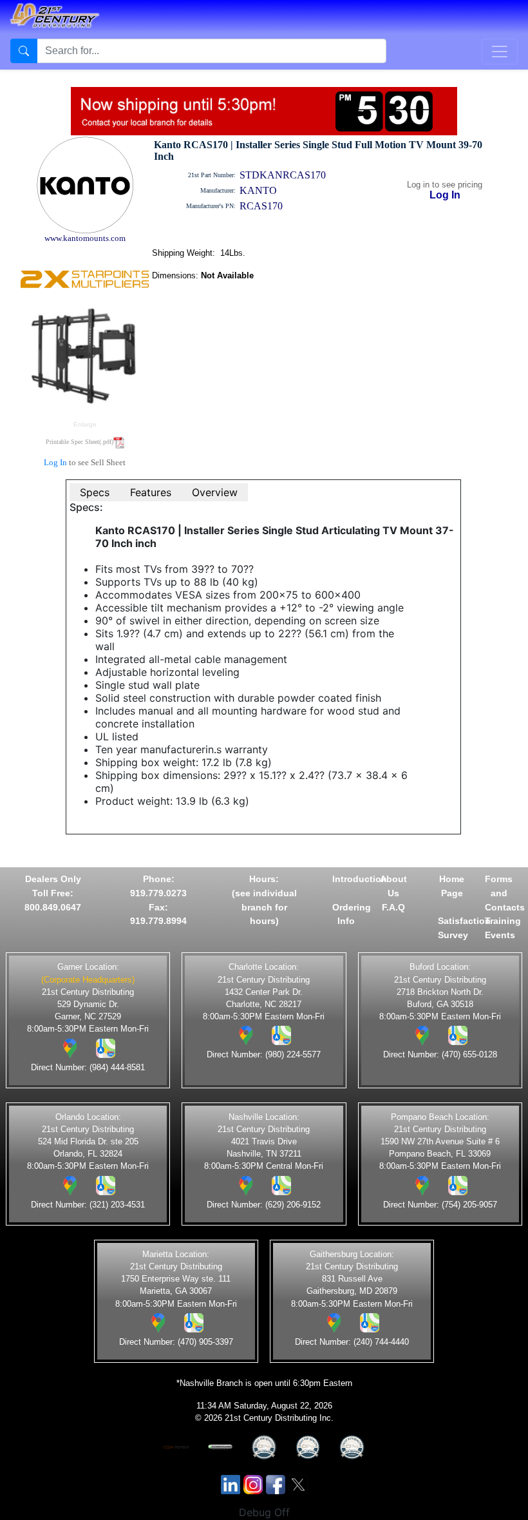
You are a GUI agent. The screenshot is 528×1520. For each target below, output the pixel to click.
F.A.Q (393, 907)
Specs (94, 492)
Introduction (359, 879)
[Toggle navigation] (500, 51)
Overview (215, 492)
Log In (55, 462)
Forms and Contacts (505, 893)
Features (150, 492)
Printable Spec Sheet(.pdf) (79, 441)
